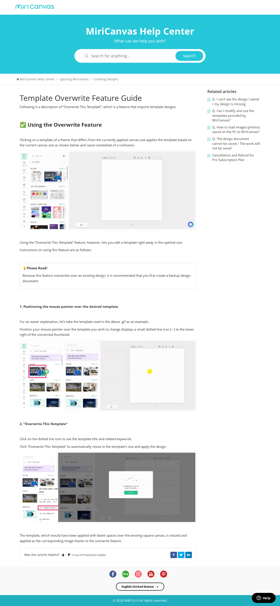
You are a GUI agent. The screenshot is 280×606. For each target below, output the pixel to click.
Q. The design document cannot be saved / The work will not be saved (236, 144)
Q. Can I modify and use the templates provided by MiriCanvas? (233, 116)
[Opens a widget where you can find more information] (264, 598)
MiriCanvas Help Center (140, 31)
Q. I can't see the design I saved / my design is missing (235, 101)
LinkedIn (188, 555)
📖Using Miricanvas (74, 79)
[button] (63, 555)
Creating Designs (106, 79)
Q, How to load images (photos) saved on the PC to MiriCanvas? (236, 129)
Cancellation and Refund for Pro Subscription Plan (233, 157)
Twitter (181, 555)
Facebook (173, 555)
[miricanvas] (34, 6)
